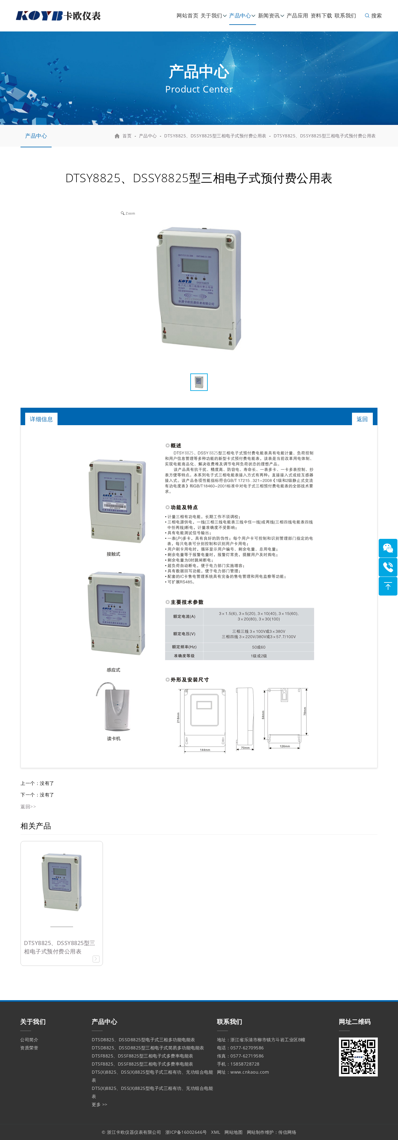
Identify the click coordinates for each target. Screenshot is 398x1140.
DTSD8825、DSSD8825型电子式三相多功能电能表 (143, 1040)
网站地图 (233, 1132)
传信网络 (287, 1132)
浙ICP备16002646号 (186, 1132)
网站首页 (187, 15)
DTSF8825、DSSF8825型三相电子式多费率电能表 (142, 1056)
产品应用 (297, 15)
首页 (127, 136)
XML (215, 1132)
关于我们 (211, 15)
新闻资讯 (269, 15)
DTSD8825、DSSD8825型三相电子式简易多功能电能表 (148, 1048)
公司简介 (29, 1040)
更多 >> (100, 1104)
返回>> (28, 806)
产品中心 (240, 15)
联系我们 (345, 15)
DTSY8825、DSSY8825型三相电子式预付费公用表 (215, 136)
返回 (362, 419)
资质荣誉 (29, 1048)
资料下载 (321, 15)
